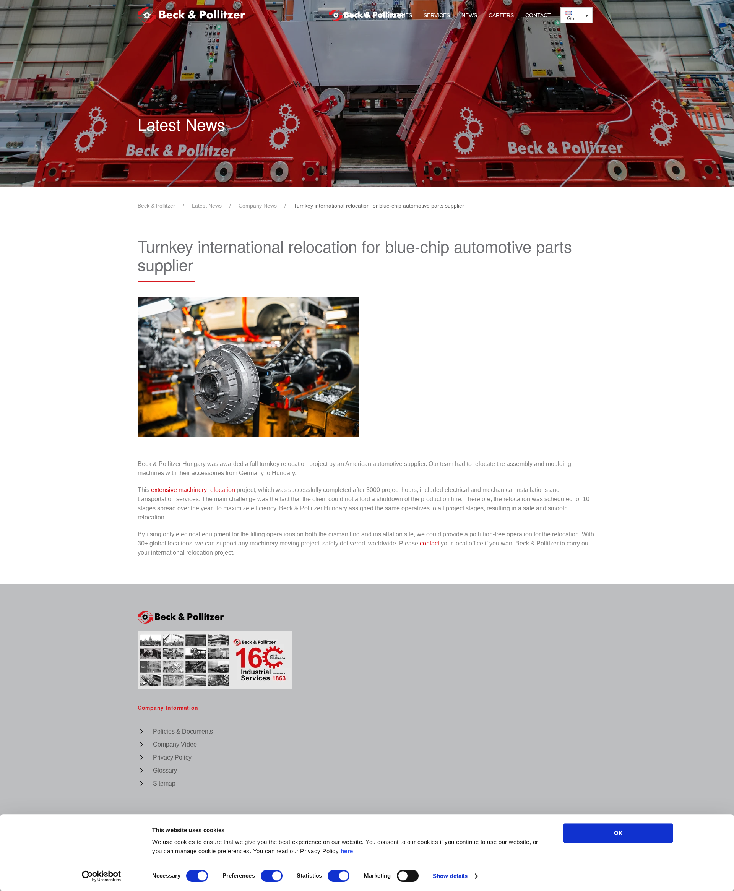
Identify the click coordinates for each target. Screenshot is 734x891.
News (469, 15)
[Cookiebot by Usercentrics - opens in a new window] (101, 876)
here (347, 851)
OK (618, 833)
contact (429, 543)
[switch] (272, 876)
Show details (450, 876)
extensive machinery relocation (193, 490)
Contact (538, 15)
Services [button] (437, 15)
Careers (501, 15)
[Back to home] (367, 15)
